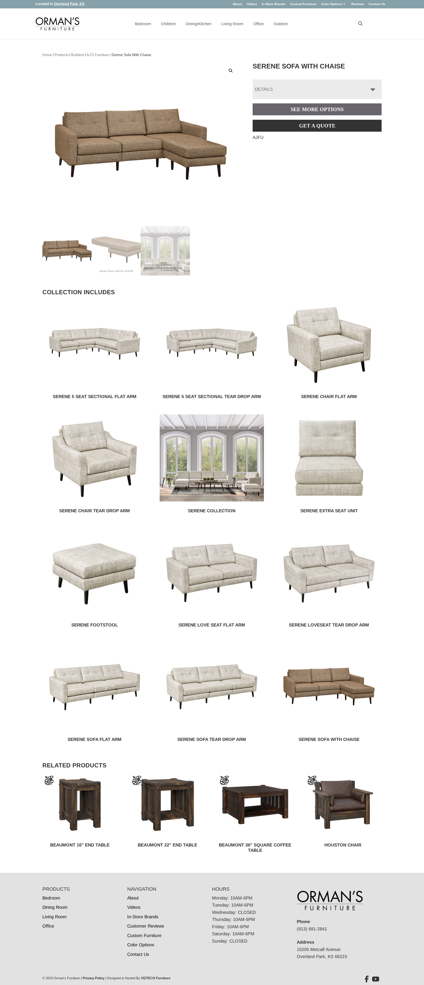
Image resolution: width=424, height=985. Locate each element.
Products (61, 55)
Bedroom (143, 24)
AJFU (258, 137)
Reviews (357, 4)
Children (168, 24)
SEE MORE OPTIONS (317, 109)
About (237, 4)
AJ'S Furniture (98, 55)
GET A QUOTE (317, 126)
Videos (252, 4)
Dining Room (55, 907)
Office (258, 24)
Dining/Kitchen (198, 24)
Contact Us (377, 4)
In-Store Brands (273, 4)
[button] (231, 71)
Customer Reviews (145, 926)
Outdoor (281, 24)
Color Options (331, 4)
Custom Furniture (303, 4)
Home (47, 55)
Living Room (232, 24)
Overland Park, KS (69, 4)
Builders (77, 55)
